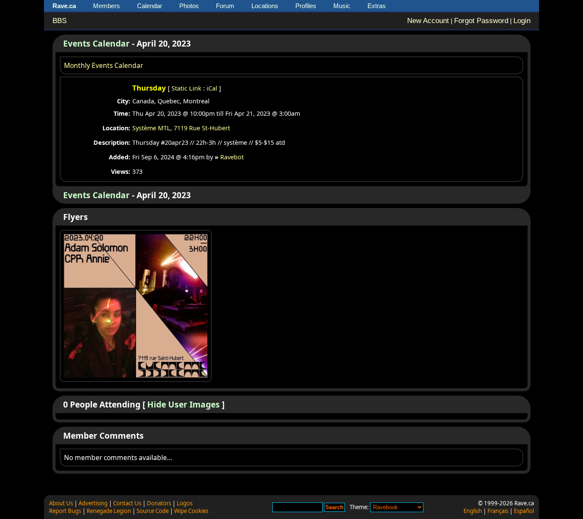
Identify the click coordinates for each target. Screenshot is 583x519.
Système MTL (151, 128)
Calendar (149, 5)
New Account (428, 21)
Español (524, 511)
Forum (225, 5)
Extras (376, 5)
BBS (59, 21)
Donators (159, 503)
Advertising (93, 503)
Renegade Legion (109, 511)
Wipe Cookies (191, 511)
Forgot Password (481, 21)
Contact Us (127, 503)
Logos (184, 503)
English (472, 511)
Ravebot (232, 157)
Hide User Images (183, 404)
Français (497, 511)
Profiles (305, 5)
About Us (61, 503)
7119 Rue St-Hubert (202, 128)
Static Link (186, 88)
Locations (264, 5)
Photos (189, 5)
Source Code (153, 511)
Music (341, 5)
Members (106, 5)
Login (522, 21)
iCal (212, 88)
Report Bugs (65, 511)
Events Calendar (96, 43)
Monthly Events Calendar (103, 65)
